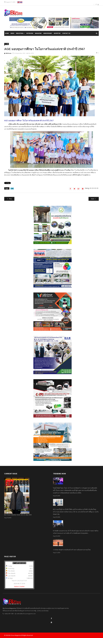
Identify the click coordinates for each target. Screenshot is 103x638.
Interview (29, 33)
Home (7, 33)
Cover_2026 (10, 480)
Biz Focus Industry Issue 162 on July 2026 (18, 515)
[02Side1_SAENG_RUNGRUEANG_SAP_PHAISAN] (52, 225)
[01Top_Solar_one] (54, 22)
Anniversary (47, 33)
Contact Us (66, 33)
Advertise (57, 33)
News (12, 33)
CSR (7, 44)
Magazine (38, 33)
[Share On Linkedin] (82, 188)
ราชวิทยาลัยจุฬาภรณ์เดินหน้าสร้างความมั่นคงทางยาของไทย (72, 549)
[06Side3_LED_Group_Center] (52, 311)
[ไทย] (21, 2)
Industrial (19, 33)
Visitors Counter (19, 586)
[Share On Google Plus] (78, 188)
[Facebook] (51, 618)
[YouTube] (51, 622)
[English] (18, 2)
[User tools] (97, 53)
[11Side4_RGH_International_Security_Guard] (52, 355)
